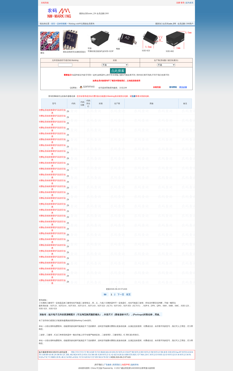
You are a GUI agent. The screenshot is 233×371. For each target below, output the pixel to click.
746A (142, 355)
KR (92, 352)
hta (177, 352)
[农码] (58, 18)
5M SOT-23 (155, 352)
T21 (98, 352)
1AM (43, 355)
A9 (110, 352)
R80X (53, 357)
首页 (53, 24)
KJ (89, 357)
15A (89, 355)
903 (70, 357)
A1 (64, 357)
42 (112, 355)
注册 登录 (180, 3)
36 (187, 355)
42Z (115, 355)
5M (161, 352)
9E (52, 355)
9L (59, 357)
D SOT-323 (170, 355)
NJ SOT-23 (120, 352)
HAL (76, 357)
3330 (169, 352)
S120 (41, 357)
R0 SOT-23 (136, 352)
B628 (102, 352)
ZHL (67, 355)
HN (96, 357)
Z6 (57, 357)
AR (95, 355)
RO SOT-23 (145, 352)
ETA (131, 355)
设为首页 (189, 3)
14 (90, 352)
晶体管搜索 (62, 24)
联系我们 (117, 365)
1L (109, 355)
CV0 (76, 352)
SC (46, 357)
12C (63, 355)
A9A (113, 352)
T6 (104, 357)
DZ (106, 357)
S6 (60, 355)
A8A (107, 352)
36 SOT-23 (181, 355)
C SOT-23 (152, 355)
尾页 (128, 294)
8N (46, 355)
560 (92, 355)
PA (189, 355)
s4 (73, 357)
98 (87, 352)
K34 (191, 352)
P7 (130, 352)
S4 (67, 357)
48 (62, 357)
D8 (57, 355)
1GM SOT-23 (102, 355)
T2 (95, 352)
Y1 (49, 357)
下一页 (120, 294)
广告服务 (108, 365)
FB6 (72, 352)
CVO (80, 352)
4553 (174, 352)
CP (138, 355)
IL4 (122, 355)
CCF (93, 357)
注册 (134, 96)
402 (71, 355)
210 (146, 355)
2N (55, 355)
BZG (135, 355)
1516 (127, 352)
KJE (86, 357)
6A (49, 355)
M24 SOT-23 (78, 355)
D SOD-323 (161, 355)
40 (164, 352)
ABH (126, 355)
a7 (44, 357)
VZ (79, 357)
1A (109, 357)
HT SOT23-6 (183, 352)
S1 (82, 357)
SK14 (100, 357)
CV (84, 352)
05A (85, 355)
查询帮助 (173, 87)
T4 (40, 355)
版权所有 (135, 365)
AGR (119, 355)
